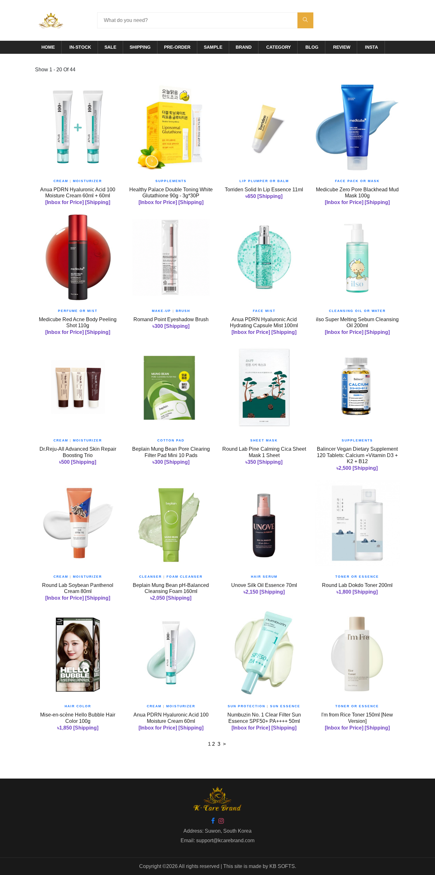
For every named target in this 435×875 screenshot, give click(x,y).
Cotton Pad (170, 440)
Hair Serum (264, 576)
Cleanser (150, 576)
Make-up (161, 311)
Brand (244, 47)
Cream (60, 181)
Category (278, 47)
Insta (371, 47)
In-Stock (80, 47)
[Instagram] (221, 821)
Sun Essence (285, 706)
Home (48, 47)
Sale (110, 47)
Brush (183, 311)
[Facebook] (213, 821)
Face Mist (264, 311)
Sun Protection (246, 706)
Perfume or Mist (77, 311)
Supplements (171, 181)
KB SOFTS (282, 866)
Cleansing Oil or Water (357, 311)
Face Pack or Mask (357, 181)
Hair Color (78, 706)
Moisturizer (87, 181)
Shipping (140, 47)
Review (341, 47)
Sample (213, 47)
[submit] (305, 20)
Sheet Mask (264, 440)
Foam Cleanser (185, 576)
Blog (311, 47)
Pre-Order (177, 47)
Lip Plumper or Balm (264, 181)
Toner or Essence (357, 576)
